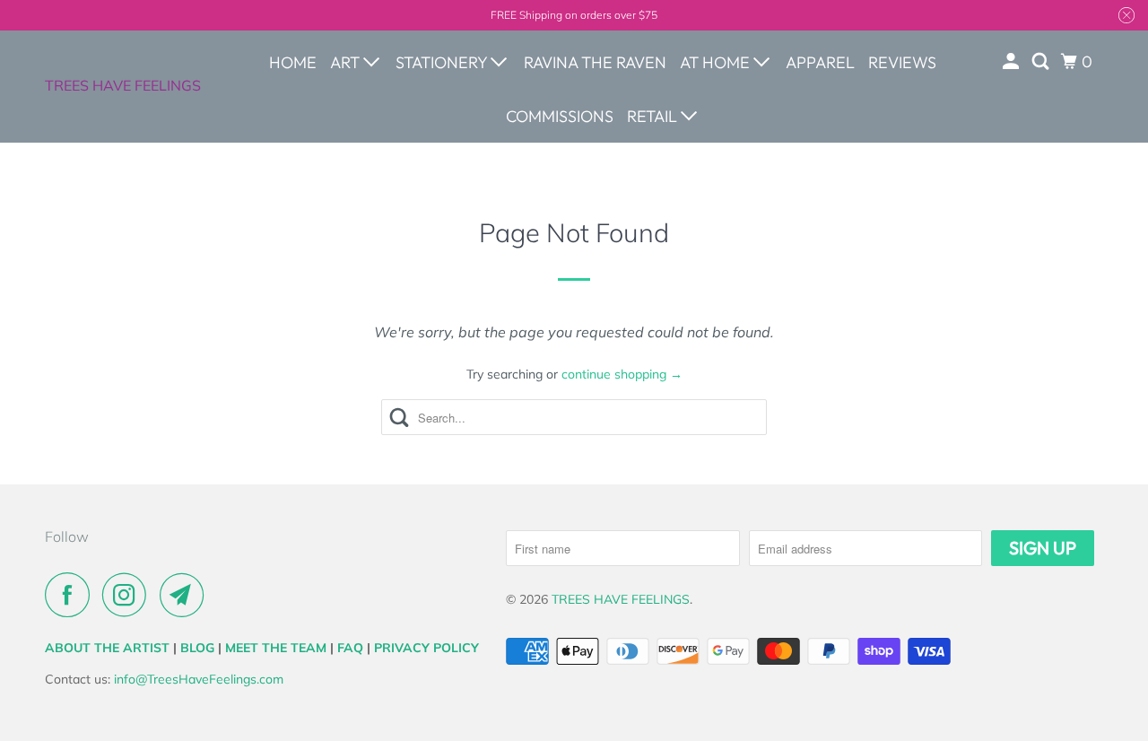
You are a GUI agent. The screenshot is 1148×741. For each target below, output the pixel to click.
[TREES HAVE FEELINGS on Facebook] (72, 594)
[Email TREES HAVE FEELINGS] (186, 594)
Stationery (443, 62)
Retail (654, 116)
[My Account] (1012, 62)
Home (293, 62)
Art (346, 62)
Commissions (559, 116)
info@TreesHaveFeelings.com (198, 679)
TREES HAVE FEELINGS (123, 85)
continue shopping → (622, 374)
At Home (716, 62)
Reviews (902, 62)
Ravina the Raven (595, 62)
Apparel (820, 62)
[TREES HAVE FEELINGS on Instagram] (129, 594)
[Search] (1042, 62)
